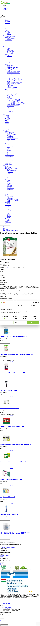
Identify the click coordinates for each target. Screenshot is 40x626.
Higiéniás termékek (10, 172)
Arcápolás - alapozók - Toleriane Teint (13, 78)
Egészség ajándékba (8, 222)
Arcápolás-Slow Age (10, 111)
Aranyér (8, 206)
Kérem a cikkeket (3, 548)
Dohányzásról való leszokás (9, 155)
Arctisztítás (8, 70)
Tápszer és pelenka (8, 26)
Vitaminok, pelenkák (10, 52)
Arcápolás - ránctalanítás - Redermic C (13, 77)
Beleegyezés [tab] (7, 305)
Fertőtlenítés (9, 171)
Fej (5, 28)
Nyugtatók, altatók (8, 167)
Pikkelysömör (9, 177)
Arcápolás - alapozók (10, 106)
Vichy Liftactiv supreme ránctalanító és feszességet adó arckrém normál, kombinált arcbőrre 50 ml (15, 533)
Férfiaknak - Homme (10, 109)
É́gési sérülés (9, 169)
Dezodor (8, 154)
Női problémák (7, 195)
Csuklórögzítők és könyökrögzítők (12, 138)
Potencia (8, 204)
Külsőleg (8, 180)
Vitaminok (6, 45)
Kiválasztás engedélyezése (20, 322)
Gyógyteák (8, 220)
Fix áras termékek (7, 23)
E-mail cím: (2, 614)
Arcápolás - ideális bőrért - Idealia (12, 101)
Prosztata (8, 203)
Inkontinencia (9, 201)
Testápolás (8, 48)
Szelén (6, 127)
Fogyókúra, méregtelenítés (9, 156)
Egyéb (3, 165)
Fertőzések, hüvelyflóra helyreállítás (12, 200)
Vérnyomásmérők (10, 140)
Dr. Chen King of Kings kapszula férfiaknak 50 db (13, 336)
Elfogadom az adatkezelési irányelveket (8, 547)
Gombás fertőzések (10, 144)
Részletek (11, 342)
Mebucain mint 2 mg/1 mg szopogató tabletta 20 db (14, 461)
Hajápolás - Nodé (9, 66)
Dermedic (6, 112)
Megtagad (7, 322)
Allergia (6, 179)
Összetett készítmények (8, 40)
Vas (5, 125)
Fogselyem (8, 214)
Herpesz (8, 175)
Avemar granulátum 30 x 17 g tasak (9, 408)
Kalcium (6, 120)
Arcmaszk (8, 97)
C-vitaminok (7, 123)
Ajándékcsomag (9, 98)
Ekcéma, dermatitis (10, 146)
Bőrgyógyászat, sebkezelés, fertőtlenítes (11, 168)
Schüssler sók (9, 39)
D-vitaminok (7, 129)
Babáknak (6, 47)
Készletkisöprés (7, 21)
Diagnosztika (7, 131)
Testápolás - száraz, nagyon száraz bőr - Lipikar (14, 82)
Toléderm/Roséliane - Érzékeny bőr (12, 94)
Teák (7, 161)
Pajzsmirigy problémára (8, 164)
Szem (7, 191)
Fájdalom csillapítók (10, 53)
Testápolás (8, 63)
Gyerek (8, 117)
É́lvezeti (8, 219)
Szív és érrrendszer (8, 205)
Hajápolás (8, 62)
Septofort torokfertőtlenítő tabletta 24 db (11, 479)
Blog (3, 7)
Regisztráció (2, 556)
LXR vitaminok (7, 118)
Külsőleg (8, 32)
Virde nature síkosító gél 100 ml (8, 390)
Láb (7, 152)
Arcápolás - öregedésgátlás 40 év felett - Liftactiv (15, 102)
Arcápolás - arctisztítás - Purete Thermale (13, 99)
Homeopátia (4, 35)
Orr (7, 192)
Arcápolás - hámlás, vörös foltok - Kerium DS (14, 79)
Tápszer (8, 49)
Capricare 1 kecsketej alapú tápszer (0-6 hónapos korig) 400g (16, 354)
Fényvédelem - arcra (10, 85)
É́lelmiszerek (9, 162)
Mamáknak (6, 54)
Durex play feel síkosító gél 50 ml (9, 514)
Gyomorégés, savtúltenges (11, 188)
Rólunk (3, 6)
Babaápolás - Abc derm (10, 65)
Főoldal (3, 228)
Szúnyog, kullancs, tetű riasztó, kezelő (13, 173)
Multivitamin (7, 115)
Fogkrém (8, 211)
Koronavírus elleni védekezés (11, 170)
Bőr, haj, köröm (7, 143)
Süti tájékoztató (5, 600)
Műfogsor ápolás (9, 215)
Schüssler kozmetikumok (11, 38)
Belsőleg (8, 33)
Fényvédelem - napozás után (11, 88)
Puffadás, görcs (9, 186)
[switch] (15, 318)
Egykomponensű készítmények (10, 36)
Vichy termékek (7, 96)
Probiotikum (9, 187)
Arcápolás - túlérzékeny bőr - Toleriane (13, 73)
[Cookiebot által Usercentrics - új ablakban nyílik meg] (34, 302)
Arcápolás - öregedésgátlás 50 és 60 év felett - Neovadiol (16, 103)
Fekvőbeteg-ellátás (10, 133)
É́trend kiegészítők (10, 160)
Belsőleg (8, 181)
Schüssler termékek (8, 24)
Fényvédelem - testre (10, 86)
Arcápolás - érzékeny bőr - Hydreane (13, 72)
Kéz (7, 151)
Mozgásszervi (7, 31)
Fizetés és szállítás (5, 602)
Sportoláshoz (9, 34)
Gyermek (8, 61)
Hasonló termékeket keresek (8, 267)
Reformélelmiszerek (8, 142)
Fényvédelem (9, 60)
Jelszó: (1, 616)
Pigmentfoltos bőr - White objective (12, 67)
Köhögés (6, 42)
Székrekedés (9, 183)
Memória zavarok (7, 166)
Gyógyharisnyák (9, 135)
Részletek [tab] (20, 305)
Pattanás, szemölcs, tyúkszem (11, 176)
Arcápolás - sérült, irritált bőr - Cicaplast (13, 80)
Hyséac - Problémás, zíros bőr (12, 92)
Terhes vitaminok (9, 56)
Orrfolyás (6, 43)
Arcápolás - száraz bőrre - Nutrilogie (13, 105)
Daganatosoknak (7, 163)
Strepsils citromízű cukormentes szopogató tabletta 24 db (15, 444)
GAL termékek (7, 119)
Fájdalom (4, 27)
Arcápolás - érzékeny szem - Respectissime (14, 71)
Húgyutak (6, 194)
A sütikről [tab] (33, 305)
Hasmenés (8, 184)
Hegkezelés (8, 178)
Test (7, 153)
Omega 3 (6, 126)
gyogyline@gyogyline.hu (9, 608)
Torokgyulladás (7, 44)
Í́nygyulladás (9, 210)
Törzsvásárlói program (6, 603)
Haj (7, 149)
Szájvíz (8, 212)
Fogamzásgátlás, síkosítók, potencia (12, 199)
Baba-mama (4, 46)
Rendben (32, 322)
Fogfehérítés (9, 216)
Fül (7, 193)
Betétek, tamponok (10, 196)
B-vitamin (6, 121)
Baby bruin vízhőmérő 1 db (7, 497)
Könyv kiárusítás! (7, 22)
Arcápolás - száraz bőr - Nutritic (12, 75)
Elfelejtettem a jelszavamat (4, 555)
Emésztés (6, 182)
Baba (7, 90)
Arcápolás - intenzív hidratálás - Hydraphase (14, 76)
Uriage (6, 89)
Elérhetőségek (4, 9)
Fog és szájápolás (7, 209)
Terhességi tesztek (10, 198)
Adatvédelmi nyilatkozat (6, 599)
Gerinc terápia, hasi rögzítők (11, 134)
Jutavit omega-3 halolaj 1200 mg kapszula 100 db (13, 372)
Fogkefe (8, 213)
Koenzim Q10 (7, 122)
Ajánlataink (4, 19)
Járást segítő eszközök (10, 137)
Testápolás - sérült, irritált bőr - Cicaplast (13, 83)
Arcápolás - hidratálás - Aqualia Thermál (13, 100)
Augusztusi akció (7, 20)
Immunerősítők (7, 128)
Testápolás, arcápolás (10, 68)
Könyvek (6, 221)
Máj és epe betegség (10, 189)
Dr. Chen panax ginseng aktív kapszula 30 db (12, 426)
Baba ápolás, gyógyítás (10, 51)
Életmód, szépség (5, 130)
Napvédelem (9, 150)
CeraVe (6, 113)
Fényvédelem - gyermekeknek (12, 87)
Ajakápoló (8, 148)
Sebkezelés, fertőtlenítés (11, 139)
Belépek (2, 554)
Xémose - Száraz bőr (10, 95)
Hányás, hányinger (10, 185)
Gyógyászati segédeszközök (9, 132)
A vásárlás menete (5, 8)
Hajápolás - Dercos (10, 108)
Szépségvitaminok (10, 145)
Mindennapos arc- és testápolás (12, 93)
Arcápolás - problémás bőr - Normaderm (13, 104)
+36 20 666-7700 (8, 607)
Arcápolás (8, 59)
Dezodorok (8, 81)
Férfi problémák (7, 202)
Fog (5, 29)
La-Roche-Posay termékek (9, 69)
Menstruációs (7, 30)
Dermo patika (4, 57)
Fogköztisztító (9, 217)
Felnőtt (8, 116)
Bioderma (6, 64)
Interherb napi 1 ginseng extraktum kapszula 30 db (10, 230)
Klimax (8, 197)
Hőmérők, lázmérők (10, 136)
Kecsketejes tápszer (10, 50)
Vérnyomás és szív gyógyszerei (12, 208)
